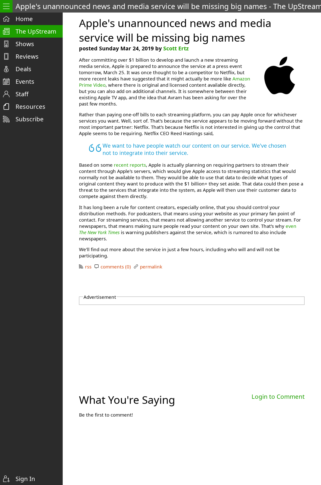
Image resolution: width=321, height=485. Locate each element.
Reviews (27, 56)
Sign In (25, 478)
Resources (30, 106)
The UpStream (36, 31)
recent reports (130, 165)
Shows (25, 44)
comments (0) (116, 266)
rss (88, 266)
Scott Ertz (176, 48)
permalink (151, 266)
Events (25, 81)
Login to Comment (278, 396)
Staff (22, 94)
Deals (23, 69)
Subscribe (30, 119)
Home (24, 19)
